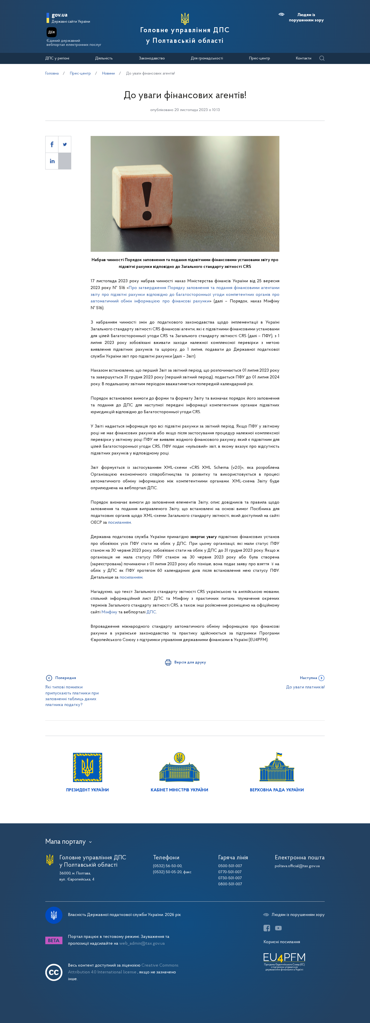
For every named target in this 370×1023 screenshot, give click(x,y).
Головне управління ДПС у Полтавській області (185, 36)
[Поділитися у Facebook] (52, 144)
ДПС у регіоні (57, 58)
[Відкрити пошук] (322, 58)
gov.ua (59, 15)
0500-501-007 (230, 866)
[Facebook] (267, 928)
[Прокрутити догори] (345, 1003)
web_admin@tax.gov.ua (142, 943)
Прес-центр (259, 58)
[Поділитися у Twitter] (64, 144)
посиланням (119, 522)
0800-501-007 (230, 884)
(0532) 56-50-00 (167, 866)
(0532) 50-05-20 (167, 872)
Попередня (65, 678)
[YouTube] (278, 928)
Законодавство (152, 58)
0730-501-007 (230, 878)
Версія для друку (190, 662)
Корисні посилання (282, 942)
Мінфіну (109, 612)
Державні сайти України (71, 22)
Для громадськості (207, 58)
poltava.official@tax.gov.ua (297, 866)
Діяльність (104, 58)
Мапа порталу (65, 841)
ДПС (151, 612)
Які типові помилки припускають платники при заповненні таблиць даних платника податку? (72, 696)
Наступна (308, 678)
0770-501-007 (230, 872)
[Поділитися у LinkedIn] (52, 161)
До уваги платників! (305, 687)
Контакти (303, 58)
